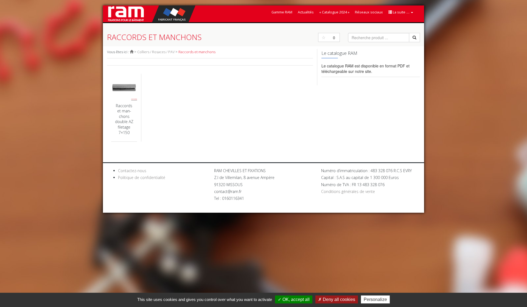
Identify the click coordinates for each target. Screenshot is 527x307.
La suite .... (401, 12)
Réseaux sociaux (369, 12)
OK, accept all (295, 299)
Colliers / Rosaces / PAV (156, 52)
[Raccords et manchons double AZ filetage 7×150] (124, 108)
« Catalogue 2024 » (334, 12)
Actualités (306, 12)
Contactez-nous (132, 170)
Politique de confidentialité (141, 177)
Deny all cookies (338, 299)
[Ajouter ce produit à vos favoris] (323, 37)
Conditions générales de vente (348, 191)
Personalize (375, 299)
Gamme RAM (281, 12)
